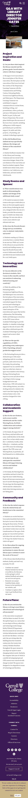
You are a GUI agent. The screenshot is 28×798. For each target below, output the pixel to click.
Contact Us (14, 729)
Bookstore (14, 707)
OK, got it (17, 795)
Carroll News (15, 26)
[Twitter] (19, 751)
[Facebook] (16, 751)
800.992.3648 (10, 764)
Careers (14, 736)
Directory (14, 739)
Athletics (14, 704)
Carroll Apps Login (14, 710)
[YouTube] (8, 751)
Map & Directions (14, 733)
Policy (12, 795)
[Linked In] (14, 755)
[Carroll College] (6, 3)
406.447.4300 (18, 764)
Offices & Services (14, 742)
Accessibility (14, 700)
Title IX (14, 779)
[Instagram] (12, 751)
